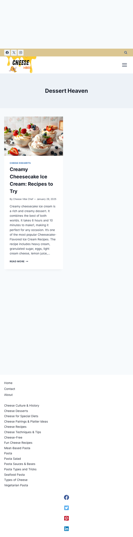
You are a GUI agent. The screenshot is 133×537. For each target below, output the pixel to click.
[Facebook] (7, 53)
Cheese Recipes (15, 426)
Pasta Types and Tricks (20, 469)
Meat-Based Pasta (17, 448)
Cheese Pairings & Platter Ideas (26, 421)
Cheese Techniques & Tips (22, 432)
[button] (66, 497)
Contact (9, 389)
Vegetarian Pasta (16, 485)
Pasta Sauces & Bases (19, 464)
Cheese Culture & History (21, 405)
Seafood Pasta (14, 474)
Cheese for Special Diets (21, 416)
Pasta (8, 453)
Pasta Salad (12, 458)
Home (8, 383)
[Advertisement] (66, 24)
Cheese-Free (13, 437)
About (8, 394)
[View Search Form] (126, 52)
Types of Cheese (16, 480)
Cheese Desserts (20, 163)
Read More (19, 261)
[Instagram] (21, 53)
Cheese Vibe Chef (23, 199)
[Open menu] (124, 65)
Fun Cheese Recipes (18, 442)
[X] (14, 53)
